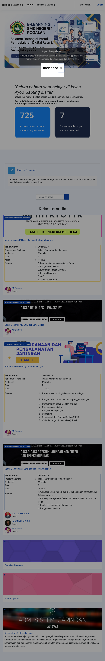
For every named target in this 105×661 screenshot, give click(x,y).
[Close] (61, 68)
